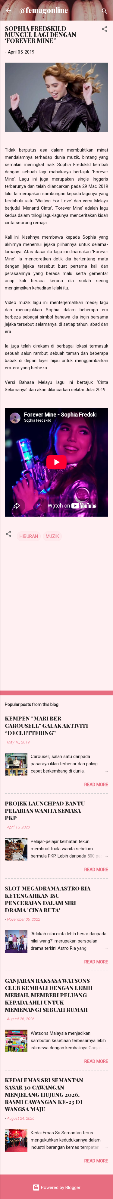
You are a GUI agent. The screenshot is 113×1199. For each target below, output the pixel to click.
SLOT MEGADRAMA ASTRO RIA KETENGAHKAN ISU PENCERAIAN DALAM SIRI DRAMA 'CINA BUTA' (47, 899)
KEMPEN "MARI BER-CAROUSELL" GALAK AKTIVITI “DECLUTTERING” (46, 726)
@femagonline (43, 10)
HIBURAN (29, 536)
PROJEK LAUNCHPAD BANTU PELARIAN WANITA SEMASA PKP (45, 811)
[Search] (104, 12)
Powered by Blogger (60, 1187)
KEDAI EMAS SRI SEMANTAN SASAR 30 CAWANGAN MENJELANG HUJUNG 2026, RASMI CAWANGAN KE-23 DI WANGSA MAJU (44, 1094)
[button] (104, 30)
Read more (96, 784)
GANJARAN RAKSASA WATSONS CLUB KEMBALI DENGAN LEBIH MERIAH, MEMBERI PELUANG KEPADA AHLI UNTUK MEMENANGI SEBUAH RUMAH (49, 995)
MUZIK (52, 536)
